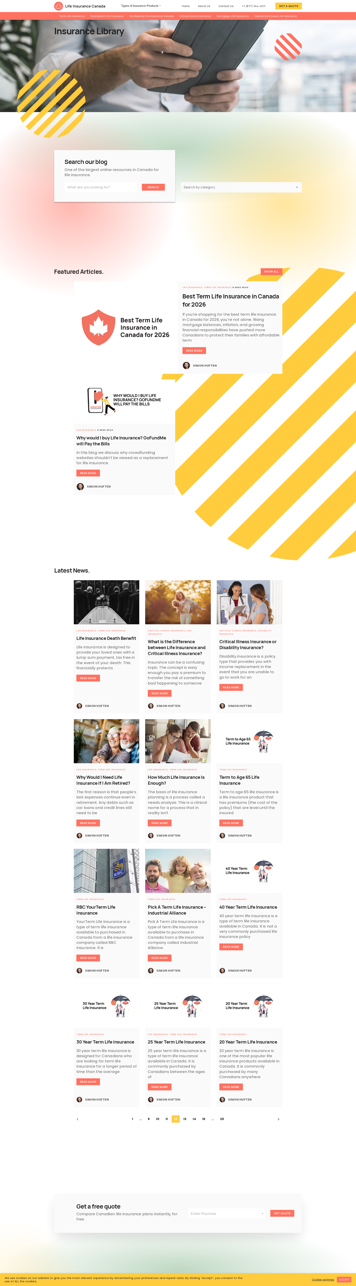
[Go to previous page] (77, 1119)
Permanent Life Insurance (107, 16)
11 (167, 1119)
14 (194, 1119)
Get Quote (282, 1213)
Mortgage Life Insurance (233, 16)
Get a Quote (288, 6)
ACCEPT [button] (344, 1279)
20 (222, 1119)
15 (204, 1119)
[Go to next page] (278, 1119)
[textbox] (226, 1213)
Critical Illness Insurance (195, 16)
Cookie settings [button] (323, 1279)
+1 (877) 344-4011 (254, 6)
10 (157, 1119)
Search (153, 187)
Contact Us (226, 6)
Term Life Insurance (72, 16)
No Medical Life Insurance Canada (151, 16)
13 (185, 1119)
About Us (204, 6)
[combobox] (226, 1213)
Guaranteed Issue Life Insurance (275, 16)
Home (186, 6)
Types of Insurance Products (139, 5)
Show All (271, 271)
